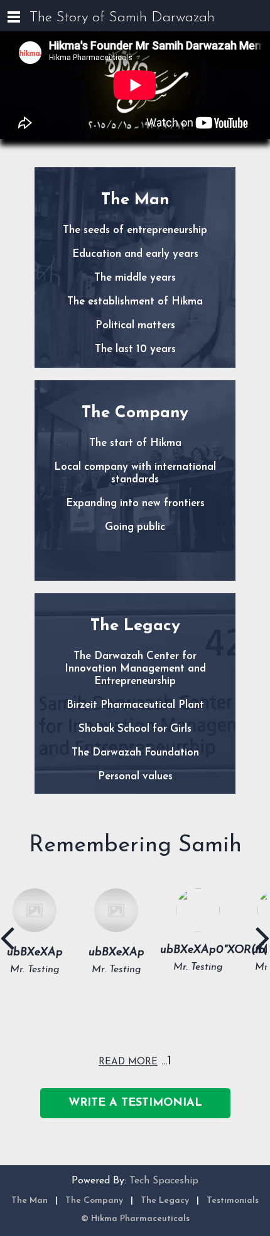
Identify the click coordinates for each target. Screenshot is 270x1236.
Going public (135, 527)
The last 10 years (135, 349)
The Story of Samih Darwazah (122, 18)
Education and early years (135, 254)
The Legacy (165, 1200)
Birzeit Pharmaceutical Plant (135, 705)
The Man (29, 1200)
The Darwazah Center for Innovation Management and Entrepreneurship (135, 669)
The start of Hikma (135, 443)
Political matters (135, 325)
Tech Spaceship (163, 1181)
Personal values (135, 776)
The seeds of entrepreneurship (135, 230)
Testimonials (233, 1200)
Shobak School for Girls (135, 729)
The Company (94, 1200)
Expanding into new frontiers (135, 503)
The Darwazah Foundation (135, 752)
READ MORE (128, 1062)
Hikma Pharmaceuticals (140, 1218)
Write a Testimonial (135, 1103)
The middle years (135, 278)
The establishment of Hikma (135, 301)
